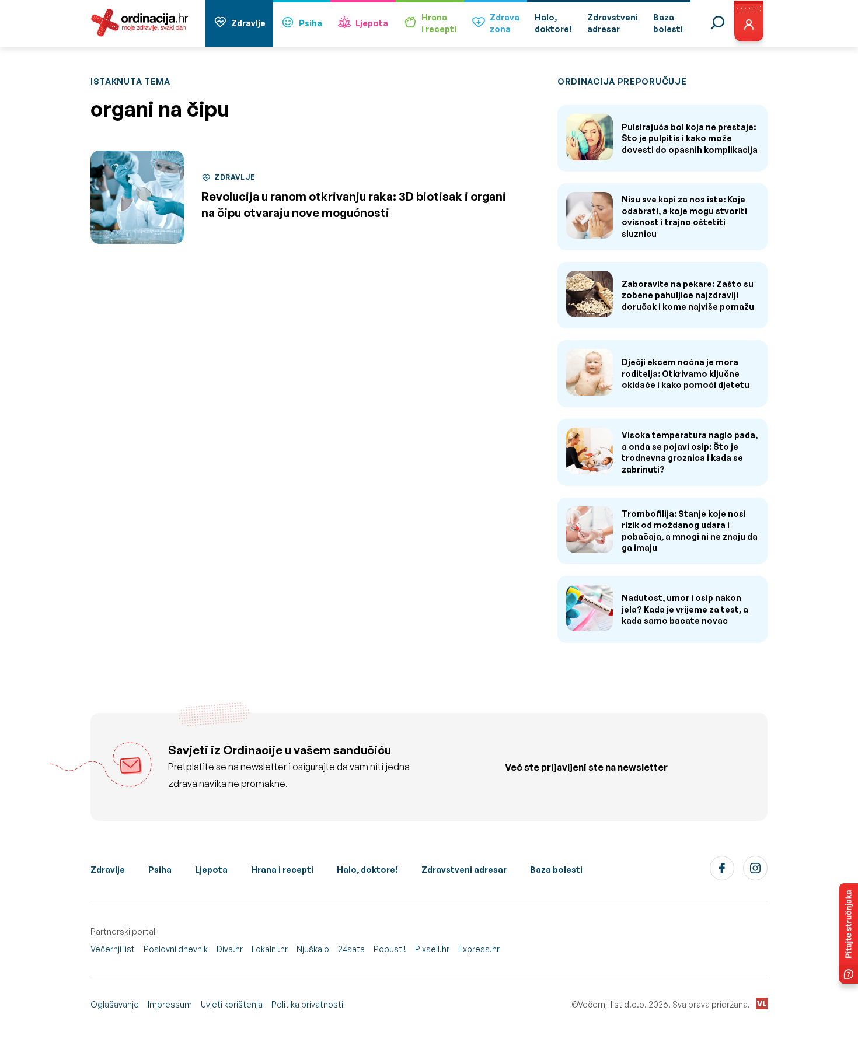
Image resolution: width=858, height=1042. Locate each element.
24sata (351, 949)
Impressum (170, 1004)
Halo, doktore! (367, 870)
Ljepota (371, 23)
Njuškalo (313, 949)
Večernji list (112, 949)
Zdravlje (248, 23)
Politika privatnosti (307, 1004)
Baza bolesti (556, 870)
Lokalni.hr (270, 949)
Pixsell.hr (432, 949)
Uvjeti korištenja (232, 1004)
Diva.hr (230, 949)
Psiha (310, 23)
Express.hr (479, 949)
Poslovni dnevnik (176, 949)
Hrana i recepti (282, 870)
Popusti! (390, 949)
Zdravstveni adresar (464, 870)
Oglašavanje (114, 1004)
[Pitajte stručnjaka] (848, 933)
